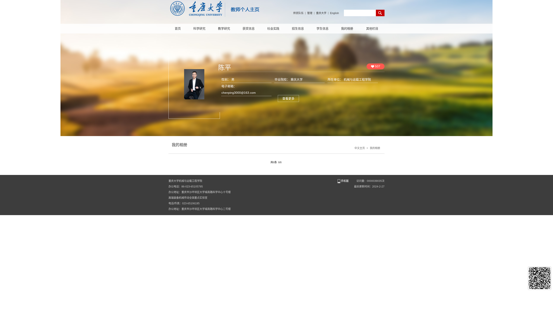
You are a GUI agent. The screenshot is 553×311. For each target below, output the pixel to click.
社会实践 (273, 28)
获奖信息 (249, 28)
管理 (309, 13)
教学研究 (224, 28)
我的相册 (347, 28)
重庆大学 (321, 13)
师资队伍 (298, 13)
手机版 (345, 180)
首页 (178, 28)
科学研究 (199, 28)
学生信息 (322, 28)
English (334, 13)
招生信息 (298, 28)
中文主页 (359, 148)
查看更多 (288, 98)
